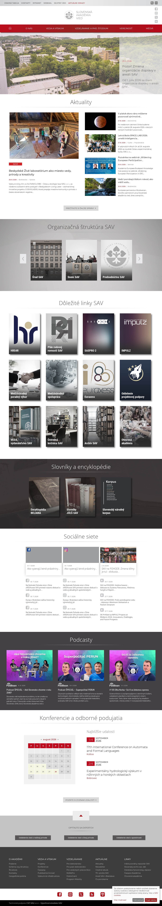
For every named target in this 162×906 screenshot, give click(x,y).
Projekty (41, 864)
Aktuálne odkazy (76, 3)
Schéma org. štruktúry (18, 867)
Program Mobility (74, 879)
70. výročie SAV (102, 873)
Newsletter (100, 867)
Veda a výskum (55, 28)
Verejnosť (126, 28)
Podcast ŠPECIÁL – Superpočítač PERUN (76, 689)
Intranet (37, 3)
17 (31, 766)
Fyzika (130, 143)
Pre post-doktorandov (76, 867)
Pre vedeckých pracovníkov (78, 870)
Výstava (32, 180)
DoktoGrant (72, 876)
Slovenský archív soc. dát (135, 867)
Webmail (48, 3)
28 (56, 772)
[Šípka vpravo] (139, 258)
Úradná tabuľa (11, 3)
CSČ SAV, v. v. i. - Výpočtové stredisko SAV (44, 903)
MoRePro (71, 873)
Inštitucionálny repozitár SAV (137, 864)
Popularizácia (139, 143)
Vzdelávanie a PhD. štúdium (91, 28)
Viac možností (120, 900)
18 (37, 766)
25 (37, 772)
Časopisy (41, 870)
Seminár (131, 164)
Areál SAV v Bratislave (104, 876)
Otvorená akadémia (133, 876)
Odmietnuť (138, 900)
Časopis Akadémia (132, 873)
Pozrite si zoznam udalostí (81, 799)
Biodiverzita (23, 180)
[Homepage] (69, 15)
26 (43, 772)
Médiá (149, 28)
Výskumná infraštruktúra (49, 876)
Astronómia (132, 121)
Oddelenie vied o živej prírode (81, 838)
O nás (29, 28)
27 (49, 772)
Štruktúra (13, 870)
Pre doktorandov (74, 864)
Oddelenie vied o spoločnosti (129, 838)
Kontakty (25, 3)
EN (156, 3)
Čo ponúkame (101, 879)
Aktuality (99, 864)
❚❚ (34, 243)
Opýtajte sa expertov (81, 828)
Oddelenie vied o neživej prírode (33, 838)
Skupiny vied (60, 3)
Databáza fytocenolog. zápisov (137, 870)
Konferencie (43, 867)
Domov (14, 28)
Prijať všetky (151, 900)
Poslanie (12, 864)
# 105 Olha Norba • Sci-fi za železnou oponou (129, 689)
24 (31, 772)
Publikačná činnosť (46, 873)
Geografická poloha (17, 876)
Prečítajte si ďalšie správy (81, 208)
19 (43, 766)
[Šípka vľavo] (23, 258)
